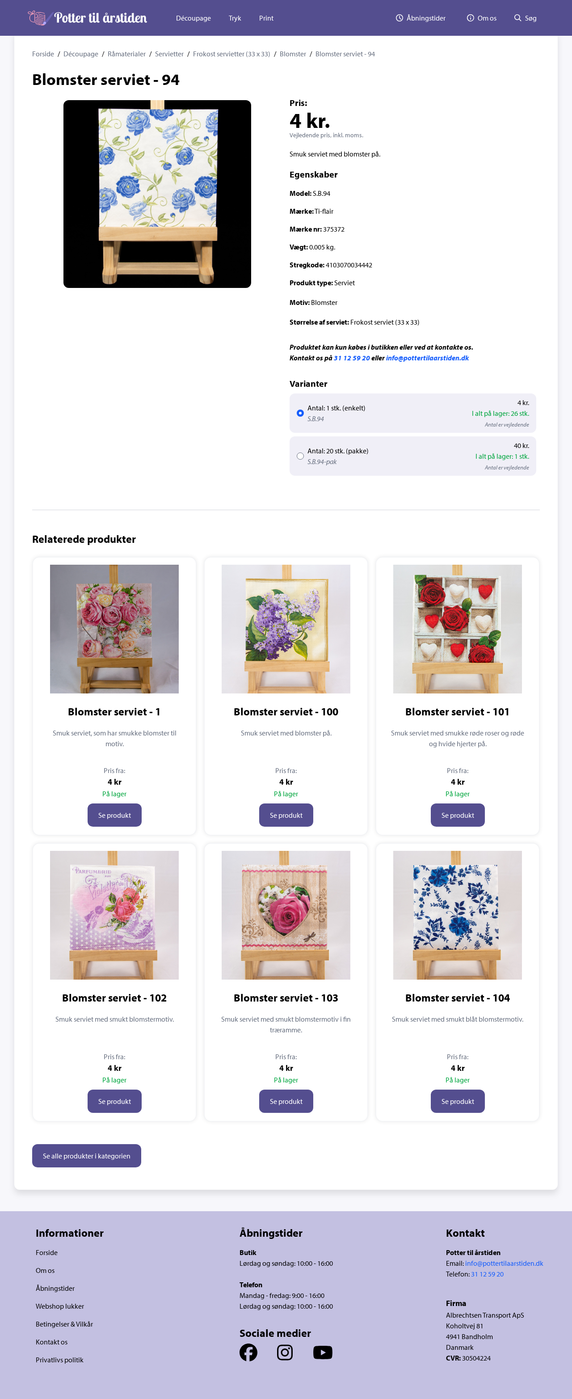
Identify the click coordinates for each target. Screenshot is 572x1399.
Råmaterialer (127, 53)
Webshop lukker (60, 1306)
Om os (45, 1270)
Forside (43, 53)
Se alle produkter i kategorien (86, 1155)
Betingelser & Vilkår (64, 1323)
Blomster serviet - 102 (114, 997)
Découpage (193, 17)
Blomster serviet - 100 (286, 711)
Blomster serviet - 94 (345, 53)
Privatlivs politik (60, 1359)
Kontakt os (51, 1341)
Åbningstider (55, 1288)
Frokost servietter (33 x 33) (231, 53)
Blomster (293, 53)
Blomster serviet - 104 (457, 997)
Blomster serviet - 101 (457, 711)
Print (266, 17)
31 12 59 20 (352, 357)
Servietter (169, 53)
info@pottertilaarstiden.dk (427, 357)
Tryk (235, 17)
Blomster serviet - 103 (286, 997)
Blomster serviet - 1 (114, 711)
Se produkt (114, 815)
